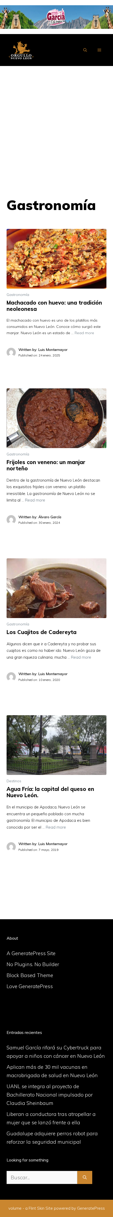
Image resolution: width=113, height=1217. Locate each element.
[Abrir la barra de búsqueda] (85, 50)
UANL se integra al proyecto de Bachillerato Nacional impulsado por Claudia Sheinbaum (50, 1094)
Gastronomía (18, 294)
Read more (84, 333)
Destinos (14, 781)
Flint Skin (36, 1208)
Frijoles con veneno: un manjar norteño (46, 465)
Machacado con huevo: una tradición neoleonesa (54, 305)
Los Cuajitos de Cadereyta (41, 632)
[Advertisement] (56, 125)
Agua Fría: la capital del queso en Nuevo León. (50, 792)
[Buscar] (84, 1177)
